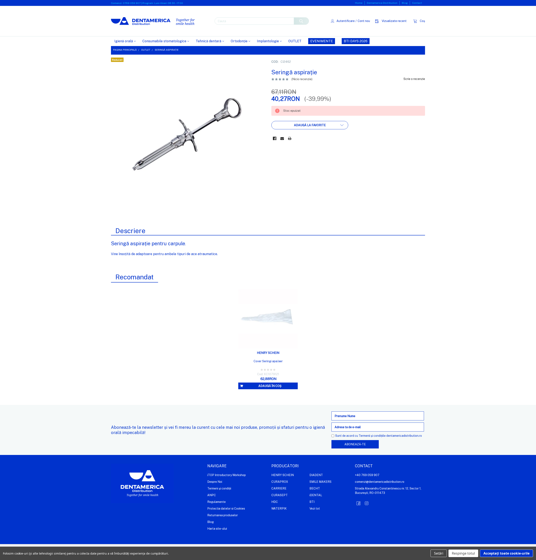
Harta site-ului (217, 528)
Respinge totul (463, 553)
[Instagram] (366, 503)
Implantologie (268, 41)
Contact (417, 2)
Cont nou (364, 21)
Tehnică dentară (208, 41)
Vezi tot (314, 508)
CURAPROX (279, 481)
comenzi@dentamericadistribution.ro (379, 481)
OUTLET (295, 41)
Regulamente (216, 501)
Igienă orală (123, 41)
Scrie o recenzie (414, 79)
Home (358, 2)
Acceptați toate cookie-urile (506, 553)
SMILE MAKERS (320, 481)
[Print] (289, 138)
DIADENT (316, 475)
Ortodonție (239, 41)
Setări (438, 553)
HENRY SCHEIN (282, 475)
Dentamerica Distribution (382, 2)
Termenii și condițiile (372, 435)
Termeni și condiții (219, 488)
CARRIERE (278, 488)
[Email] (282, 138)
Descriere (130, 231)
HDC (274, 501)
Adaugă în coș (269, 386)
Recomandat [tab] (134, 277)
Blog (405, 2)
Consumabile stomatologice (164, 41)
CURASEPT (279, 495)
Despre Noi (214, 481)
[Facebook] (274, 138)
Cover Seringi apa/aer (268, 361)
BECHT (314, 488)
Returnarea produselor (222, 515)
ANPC (211, 495)
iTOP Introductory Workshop (226, 475)
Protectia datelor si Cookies (226, 508)
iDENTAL (315, 495)
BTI (311, 501)
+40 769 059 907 (367, 475)
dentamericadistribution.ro (404, 435)
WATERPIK (279, 508)
